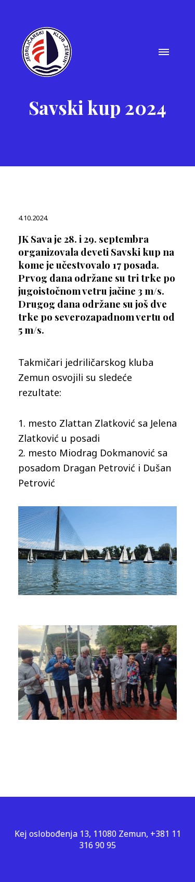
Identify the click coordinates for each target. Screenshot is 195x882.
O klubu (97, 446)
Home (97, 417)
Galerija (97, 504)
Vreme (97, 591)
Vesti (97, 475)
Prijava (97, 620)
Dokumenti (97, 533)
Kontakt (97, 562)
